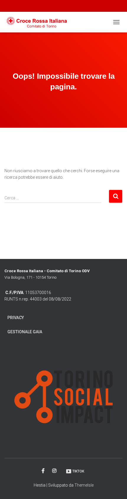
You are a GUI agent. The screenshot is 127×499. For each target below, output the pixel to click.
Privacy (15, 317)
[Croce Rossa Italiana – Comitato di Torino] (39, 22)
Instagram (54, 471)
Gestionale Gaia (24, 331)
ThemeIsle (84, 485)
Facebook (43, 471)
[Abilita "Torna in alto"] (115, 487)
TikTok (78, 471)
